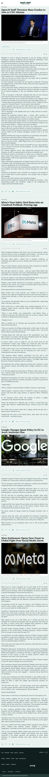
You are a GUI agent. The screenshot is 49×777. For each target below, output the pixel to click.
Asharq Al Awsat (5, 46)
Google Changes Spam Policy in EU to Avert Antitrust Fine (22, 431)
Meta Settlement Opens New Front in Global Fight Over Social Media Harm (22, 539)
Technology (4, 6)
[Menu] (2, 3)
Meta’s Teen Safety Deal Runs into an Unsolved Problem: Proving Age (22, 203)
